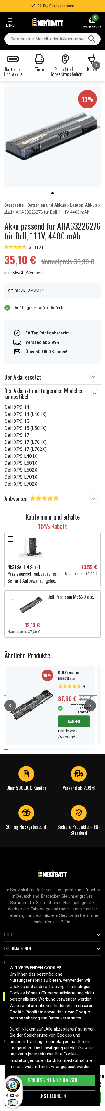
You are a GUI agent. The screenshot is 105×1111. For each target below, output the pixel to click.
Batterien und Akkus (46, 205)
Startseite (14, 205)
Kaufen (74, 721)
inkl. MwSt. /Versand (23, 273)
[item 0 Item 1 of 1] (52, 136)
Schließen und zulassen (52, 1080)
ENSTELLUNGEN (52, 1095)
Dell (8, 211)
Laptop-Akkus (83, 205)
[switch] (13, 1102)
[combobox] (52, 39)
